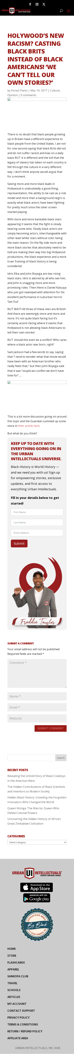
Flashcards (16, 962)
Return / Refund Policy (24, 1031)
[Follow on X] (44, 4)
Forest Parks (19, 90)
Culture (55, 90)
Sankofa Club (17, 976)
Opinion (12, 95)
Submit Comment (51, 728)
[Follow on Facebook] (30, 4)
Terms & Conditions (22, 1024)
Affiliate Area (17, 1038)
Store (11, 956)
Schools (13, 990)
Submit (19, 543)
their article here (28, 426)
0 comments (28, 95)
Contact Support (21, 1011)
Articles (13, 997)
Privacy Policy (18, 1017)
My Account (17, 1004)
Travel (12, 983)
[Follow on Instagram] (37, 4)
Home (11, 949)
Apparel (13, 969)
